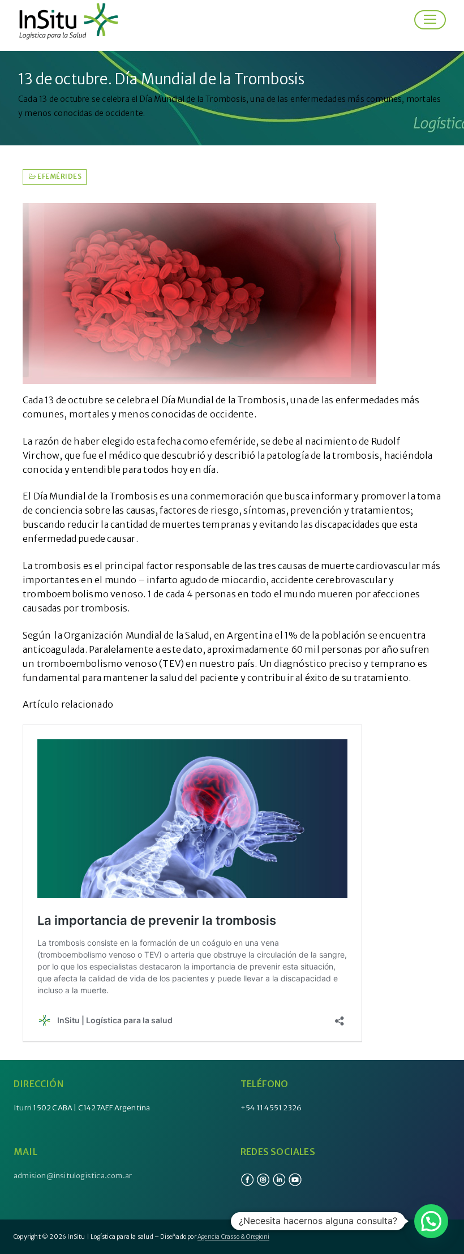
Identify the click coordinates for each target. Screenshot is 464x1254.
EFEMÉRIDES (58, 176)
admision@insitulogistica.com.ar (73, 1175)
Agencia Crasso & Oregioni (233, 1236)
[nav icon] (430, 19)
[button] (431, 1221)
